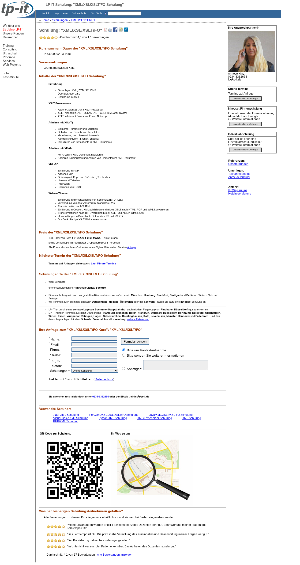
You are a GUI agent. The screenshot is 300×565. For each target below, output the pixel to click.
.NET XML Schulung (66, 414)
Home (45, 20)
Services (9, 61)
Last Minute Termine (103, 263)
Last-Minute (11, 77)
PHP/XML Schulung (66, 421)
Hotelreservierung (239, 193)
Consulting (10, 49)
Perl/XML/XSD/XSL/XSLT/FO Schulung (114, 414)
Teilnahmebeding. (239, 174)
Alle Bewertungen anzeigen (114, 554)
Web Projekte (12, 64)
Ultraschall (10, 53)
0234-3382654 (100, 396)
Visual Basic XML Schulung (70, 418)
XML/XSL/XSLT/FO (83, 20)
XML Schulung (191, 418)
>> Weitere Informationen (244, 119)
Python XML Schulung (113, 418)
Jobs (6, 73)
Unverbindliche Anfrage (245, 98)
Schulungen (60, 20)
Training (8, 45)
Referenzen (10, 37)
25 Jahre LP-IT (13, 29)
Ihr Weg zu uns (237, 190)
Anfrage (131, 247)
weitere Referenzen (138, 319)
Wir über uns (11, 25)
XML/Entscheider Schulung (154, 418)
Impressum (61, 13)
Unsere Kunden (238, 164)
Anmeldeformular (239, 177)
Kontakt (46, 13)
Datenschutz (79, 13)
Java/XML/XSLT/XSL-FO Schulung (171, 414)
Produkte (9, 57)
